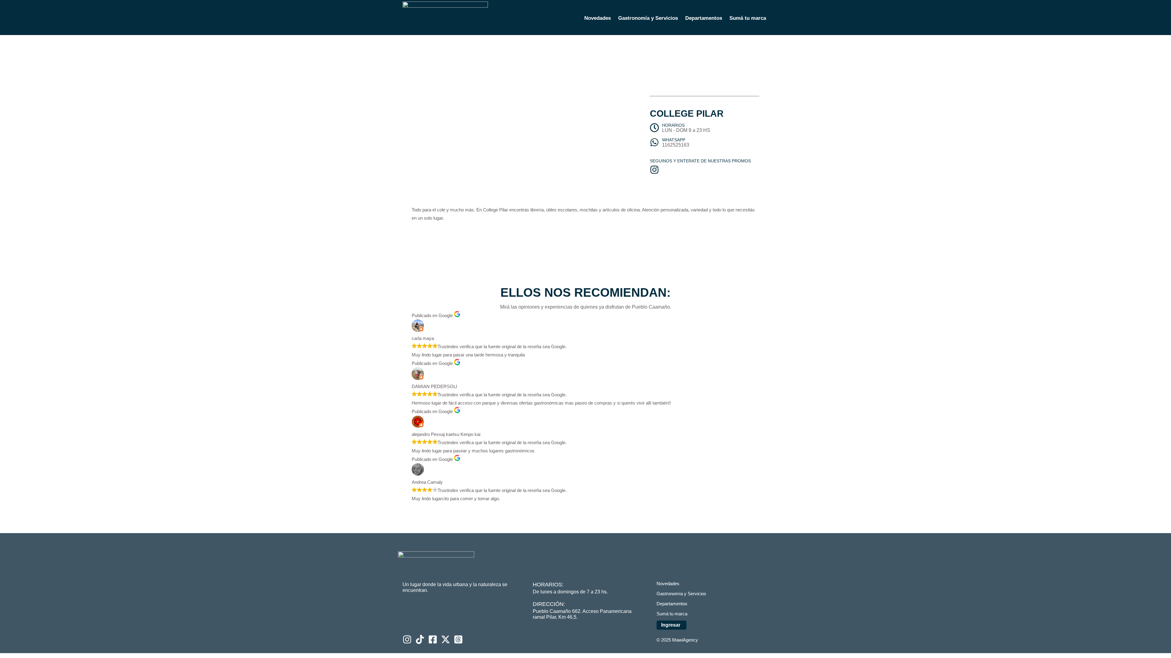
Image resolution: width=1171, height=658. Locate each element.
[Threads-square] (458, 639)
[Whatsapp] (654, 142)
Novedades (597, 18)
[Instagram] (407, 639)
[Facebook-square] (432, 639)
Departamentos (703, 18)
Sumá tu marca (747, 18)
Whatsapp (673, 139)
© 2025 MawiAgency (677, 639)
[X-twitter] (445, 639)
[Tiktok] (419, 639)
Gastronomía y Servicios (648, 18)
